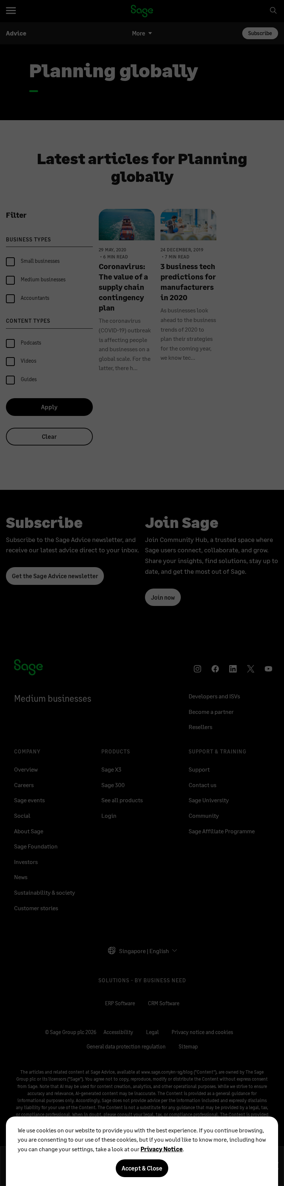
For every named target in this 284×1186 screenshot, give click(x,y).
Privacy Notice (162, 1148)
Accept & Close (142, 1168)
